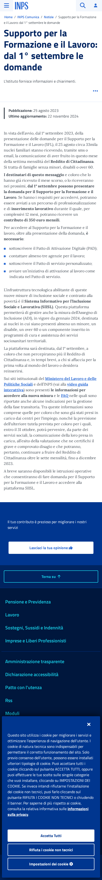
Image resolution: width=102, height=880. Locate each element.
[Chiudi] (88, 724)
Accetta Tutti (51, 835)
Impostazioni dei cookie (49, 864)
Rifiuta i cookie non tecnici (51, 850)
